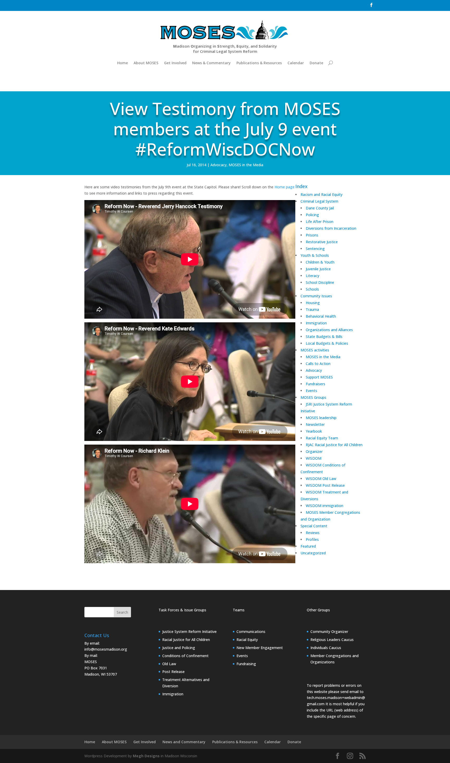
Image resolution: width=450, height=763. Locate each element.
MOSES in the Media (246, 164)
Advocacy (218, 164)
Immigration (172, 693)
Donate (316, 62)
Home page (284, 186)
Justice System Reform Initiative (189, 631)
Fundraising (246, 663)
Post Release (173, 671)
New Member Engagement (259, 647)
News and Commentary (183, 741)
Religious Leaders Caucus (332, 639)
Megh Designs (146, 755)
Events (242, 655)
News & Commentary (211, 62)
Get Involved (175, 62)
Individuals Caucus (325, 647)
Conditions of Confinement (185, 655)
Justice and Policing (178, 647)
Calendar (296, 62)
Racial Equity (247, 639)
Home (122, 62)
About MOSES (146, 62)
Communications (250, 631)
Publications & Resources (259, 62)
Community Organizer (329, 631)
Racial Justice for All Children (186, 639)
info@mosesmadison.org (105, 649)
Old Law (169, 663)
